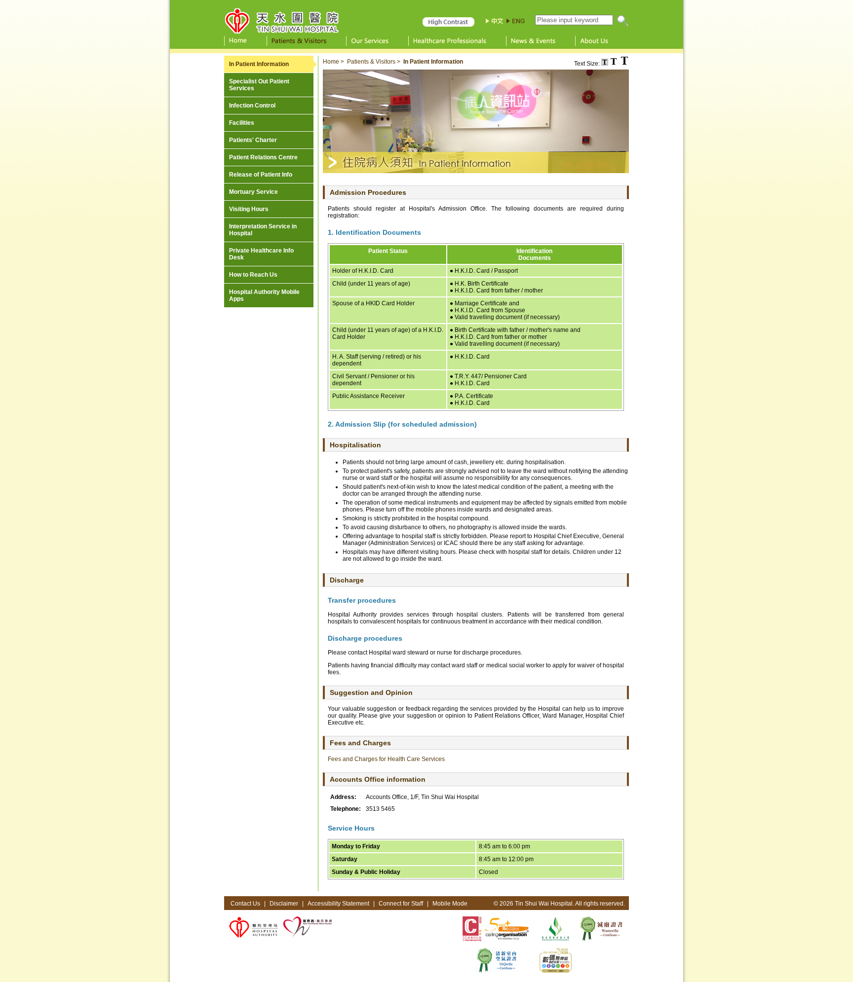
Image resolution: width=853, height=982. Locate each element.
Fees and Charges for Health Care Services (386, 759)
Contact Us (245, 903)
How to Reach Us (253, 274)
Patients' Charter (253, 140)
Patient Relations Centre (263, 157)
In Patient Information (259, 64)
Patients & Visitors (371, 61)
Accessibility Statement (338, 903)
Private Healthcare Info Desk (261, 254)
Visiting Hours (249, 209)
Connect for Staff (401, 903)
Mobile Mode (449, 903)
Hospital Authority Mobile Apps (264, 295)
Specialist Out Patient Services (259, 85)
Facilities (241, 122)
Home (331, 61)
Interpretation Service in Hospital (263, 230)
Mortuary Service (253, 191)
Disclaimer (284, 903)
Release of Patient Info (260, 174)
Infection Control (252, 105)
